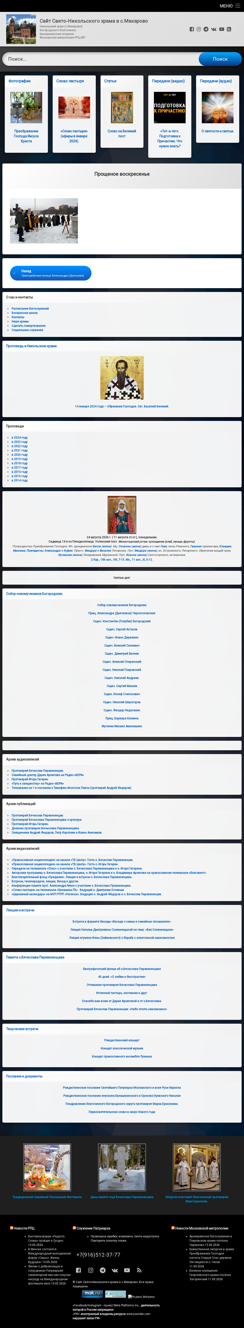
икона (106, 546)
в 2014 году (20, 480)
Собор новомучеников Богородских (34, 594)
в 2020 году (20, 454)
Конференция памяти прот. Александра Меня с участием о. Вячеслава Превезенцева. (71, 885)
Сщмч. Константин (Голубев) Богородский (122, 621)
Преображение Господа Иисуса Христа (26, 136)
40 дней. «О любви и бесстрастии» (122, 976)
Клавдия (225, 546)
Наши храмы (20, 321)
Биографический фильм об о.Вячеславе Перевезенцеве (122, 969)
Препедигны (34, 550)
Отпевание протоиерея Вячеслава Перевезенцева (122, 985)
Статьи (110, 81)
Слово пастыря (70, 81)
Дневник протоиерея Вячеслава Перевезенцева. (46, 828)
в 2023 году (20, 442)
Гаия (163, 546)
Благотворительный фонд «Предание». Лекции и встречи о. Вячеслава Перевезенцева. (72, 877)
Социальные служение (27, 330)
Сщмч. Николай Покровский (122, 669)
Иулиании (65, 555)
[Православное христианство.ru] (115, 1296)
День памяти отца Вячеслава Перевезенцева (122, 1197)
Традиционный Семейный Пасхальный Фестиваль (47, 1197)
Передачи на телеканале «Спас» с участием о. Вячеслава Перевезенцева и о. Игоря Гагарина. (77, 868)
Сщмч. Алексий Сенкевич (122, 645)
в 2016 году (20, 472)
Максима (19, 550)
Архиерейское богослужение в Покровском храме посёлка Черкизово (210, 1241)
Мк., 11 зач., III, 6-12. (139, 559)
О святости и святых (218, 131)
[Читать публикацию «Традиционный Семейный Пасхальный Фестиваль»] (47, 1167)
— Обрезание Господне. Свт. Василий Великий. (122, 406)
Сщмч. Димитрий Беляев (122, 653)
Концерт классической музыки (122, 1048)
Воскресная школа (25, 313)
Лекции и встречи (20, 910)
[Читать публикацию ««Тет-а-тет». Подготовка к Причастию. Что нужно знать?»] (170, 107)
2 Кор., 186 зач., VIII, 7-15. (108, 559)
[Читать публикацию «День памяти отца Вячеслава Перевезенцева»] (122, 1167)
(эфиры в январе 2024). (74, 136)
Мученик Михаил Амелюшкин (122, 726)
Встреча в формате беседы (122, 921)
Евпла (96, 546)
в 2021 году (20, 450)
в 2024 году (20, 437)
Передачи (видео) (168, 81)
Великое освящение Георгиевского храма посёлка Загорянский (210, 1275)
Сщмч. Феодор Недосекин (122, 710)
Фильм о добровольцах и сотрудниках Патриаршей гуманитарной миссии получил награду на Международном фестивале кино (49, 1275)
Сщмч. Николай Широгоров (122, 702)
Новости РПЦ (24, 1228)
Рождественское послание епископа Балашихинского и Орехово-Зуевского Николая (122, 1095)
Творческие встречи (22, 1029)
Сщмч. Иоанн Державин (121, 637)
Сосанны (124, 546)
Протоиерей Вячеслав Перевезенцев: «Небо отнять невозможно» (122, 1009)
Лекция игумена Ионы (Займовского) (122, 937)
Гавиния (196, 546)
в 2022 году (20, 446)
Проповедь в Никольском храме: (31, 346)
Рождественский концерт (121, 1040)
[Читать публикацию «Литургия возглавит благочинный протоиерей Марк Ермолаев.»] (197, 1167)
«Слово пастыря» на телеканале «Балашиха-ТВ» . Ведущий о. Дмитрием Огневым (68, 890)
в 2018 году (20, 463)
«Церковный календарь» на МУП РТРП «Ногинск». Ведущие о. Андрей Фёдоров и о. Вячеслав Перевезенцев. (87, 894)
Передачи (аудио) (216, 81)
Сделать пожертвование (29, 325)
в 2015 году (20, 476)
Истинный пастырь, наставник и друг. (122, 993)
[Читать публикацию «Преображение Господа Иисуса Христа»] (26, 107)
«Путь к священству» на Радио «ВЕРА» (38, 783)
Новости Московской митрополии (201, 1228)
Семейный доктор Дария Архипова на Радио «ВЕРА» (48, 775)
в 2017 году (20, 467)
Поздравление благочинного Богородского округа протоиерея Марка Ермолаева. (122, 1104)
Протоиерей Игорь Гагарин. (30, 824)
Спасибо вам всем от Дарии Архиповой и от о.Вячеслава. (122, 1001)
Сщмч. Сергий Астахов (121, 629)
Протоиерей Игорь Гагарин (30, 779)
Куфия (68, 550)
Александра (52, 550)
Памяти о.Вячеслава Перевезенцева (35, 957)
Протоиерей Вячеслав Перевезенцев (37, 815)
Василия (105, 550)
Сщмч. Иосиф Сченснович (122, 694)
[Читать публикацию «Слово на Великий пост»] (122, 107)
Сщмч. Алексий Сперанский (122, 661)
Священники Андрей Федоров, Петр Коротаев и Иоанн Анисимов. (57, 832)
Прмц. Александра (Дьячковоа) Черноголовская (121, 613)
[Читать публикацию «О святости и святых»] (217, 107)
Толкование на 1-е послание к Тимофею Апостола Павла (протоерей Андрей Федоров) (71, 788)
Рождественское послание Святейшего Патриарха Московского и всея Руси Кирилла (122, 1087)
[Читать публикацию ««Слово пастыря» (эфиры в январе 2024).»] (74, 107)
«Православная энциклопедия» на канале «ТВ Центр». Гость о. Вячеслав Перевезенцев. (72, 860)
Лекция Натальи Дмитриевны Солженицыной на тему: (122, 929)
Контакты (18, 317)
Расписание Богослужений (30, 308)
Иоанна (131, 555)
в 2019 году (20, 459)
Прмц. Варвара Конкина (122, 718)
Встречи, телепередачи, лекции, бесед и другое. (45, 881)
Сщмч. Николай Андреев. (122, 678)
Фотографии (19, 81)
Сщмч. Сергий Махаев (122, 686)
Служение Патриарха (93, 1228)
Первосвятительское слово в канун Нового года (122, 1112)
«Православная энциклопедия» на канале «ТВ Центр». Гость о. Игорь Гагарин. (65, 864)
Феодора (91, 550)
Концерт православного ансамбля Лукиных (122, 1056)
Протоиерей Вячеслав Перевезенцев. (38, 770)
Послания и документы (24, 1076)
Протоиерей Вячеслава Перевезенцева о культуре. (47, 819)
